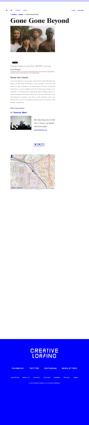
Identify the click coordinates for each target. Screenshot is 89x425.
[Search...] (11, 10)
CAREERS (57, 377)
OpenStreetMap (46, 188)
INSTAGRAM (50, 368)
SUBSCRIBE (81, 10)
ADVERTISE (15, 377)
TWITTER (34, 368)
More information (17, 108)
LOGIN (73, 10)
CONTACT (36, 377)
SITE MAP (47, 377)
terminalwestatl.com (40, 130)
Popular (17, 10)
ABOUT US (26, 377)
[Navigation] (6, 10)
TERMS (75, 377)
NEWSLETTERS (69, 368)
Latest (25, 10)
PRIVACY (67, 377)
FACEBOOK (18, 368)
